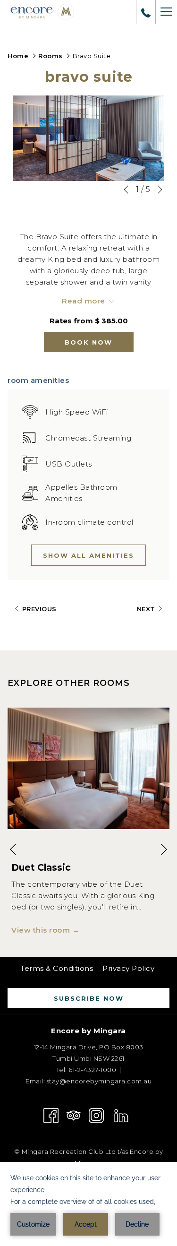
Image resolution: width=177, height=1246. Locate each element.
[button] (88, 138)
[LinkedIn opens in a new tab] (121, 1114)
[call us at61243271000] (146, 11)
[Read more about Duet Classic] (88, 768)
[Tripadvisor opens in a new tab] (73, 1114)
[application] (88, 1204)
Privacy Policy (128, 968)
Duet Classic (41, 867)
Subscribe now (89, 998)
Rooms (50, 56)
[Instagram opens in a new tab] (96, 1114)
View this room (41, 930)
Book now (88, 342)
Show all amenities (88, 555)
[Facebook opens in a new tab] (51, 1114)
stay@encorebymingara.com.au (99, 1081)
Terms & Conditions (56, 968)
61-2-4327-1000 (92, 1069)
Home (18, 56)
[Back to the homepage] (42, 12)
